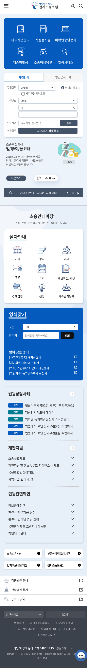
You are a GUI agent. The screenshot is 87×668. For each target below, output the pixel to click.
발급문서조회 (63, 77)
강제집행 (17, 296)
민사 (17, 259)
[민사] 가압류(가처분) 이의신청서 (29, 368)
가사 (66, 259)
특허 (42, 278)
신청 (42, 296)
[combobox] (46, 108)
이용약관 (19, 623)
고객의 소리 (69, 629)
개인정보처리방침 (40, 623)
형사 (42, 259)
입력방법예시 (72, 87)
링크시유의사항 (26, 629)
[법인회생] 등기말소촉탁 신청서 (28, 373)
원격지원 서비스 (47, 635)
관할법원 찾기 (19, 590)
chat (81, 655)
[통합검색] (81, 6)
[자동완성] (74, 108)
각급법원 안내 (19, 580)
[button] (20, 32)
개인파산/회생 (66, 278)
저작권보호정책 (64, 623)
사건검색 (24, 77)
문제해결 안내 (48, 629)
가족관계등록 (66, 296)
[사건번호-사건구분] (47, 108)
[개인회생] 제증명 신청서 (24, 363)
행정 (17, 277)
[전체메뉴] (6, 5)
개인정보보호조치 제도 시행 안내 (38, 193)
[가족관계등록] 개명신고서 (25, 357)
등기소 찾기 (18, 599)
